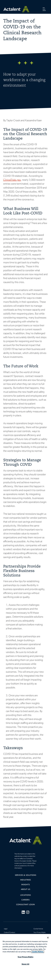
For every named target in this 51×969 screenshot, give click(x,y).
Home (16, 9)
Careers (25, 900)
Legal (5, 929)
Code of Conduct (9, 932)
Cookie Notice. (38, 952)
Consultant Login (25, 905)
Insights (25, 885)
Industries (25, 880)
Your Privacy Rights (39, 932)
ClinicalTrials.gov (12, 180)
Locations (25, 895)
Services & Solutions (25, 875)
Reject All (25, 964)
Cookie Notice (38, 929)
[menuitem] (25, 876)
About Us (25, 889)
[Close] (48, 938)
